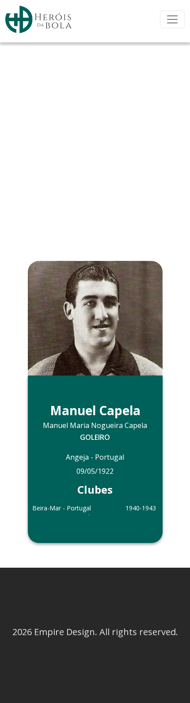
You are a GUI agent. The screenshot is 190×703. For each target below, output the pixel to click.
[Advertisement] (95, 141)
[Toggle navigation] (172, 19)
